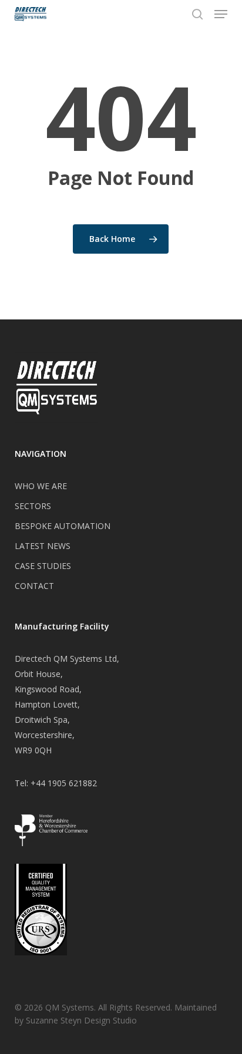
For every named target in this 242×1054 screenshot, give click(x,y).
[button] (220, 14)
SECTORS (33, 505)
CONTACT (34, 585)
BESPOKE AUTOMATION (62, 525)
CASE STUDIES (43, 565)
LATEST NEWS (42, 545)
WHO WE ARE (41, 485)
